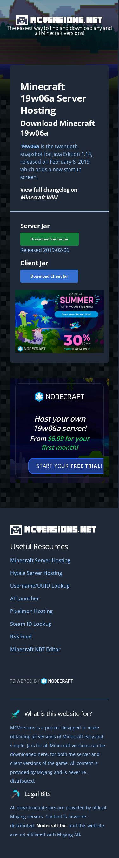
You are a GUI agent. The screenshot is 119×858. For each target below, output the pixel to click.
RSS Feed (21, 636)
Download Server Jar (49, 239)
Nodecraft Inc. (52, 825)
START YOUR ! (69, 466)
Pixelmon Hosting (31, 611)
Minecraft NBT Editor (35, 649)
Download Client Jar (49, 276)
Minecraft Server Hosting (40, 560)
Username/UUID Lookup (40, 585)
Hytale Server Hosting (36, 573)
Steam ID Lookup (31, 623)
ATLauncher (24, 598)
